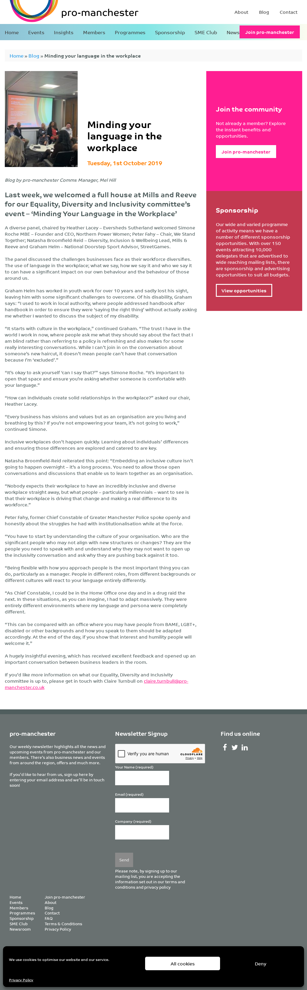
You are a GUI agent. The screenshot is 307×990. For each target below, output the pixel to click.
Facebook (225, 747)
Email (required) (129, 794)
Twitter (235, 747)
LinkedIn (244, 747)
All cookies (183, 963)
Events (36, 32)
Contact (288, 12)
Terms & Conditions (63, 923)
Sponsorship (170, 32)
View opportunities (244, 290)
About (241, 12)
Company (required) (133, 821)
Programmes (130, 32)
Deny (260, 963)
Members (94, 32)
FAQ (49, 918)
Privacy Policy (21, 980)
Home (12, 32)
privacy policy (157, 887)
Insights (63, 32)
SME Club (206, 32)
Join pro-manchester (269, 32)
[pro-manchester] (56, 12)
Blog (264, 12)
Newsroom (20, 929)
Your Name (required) (134, 767)
